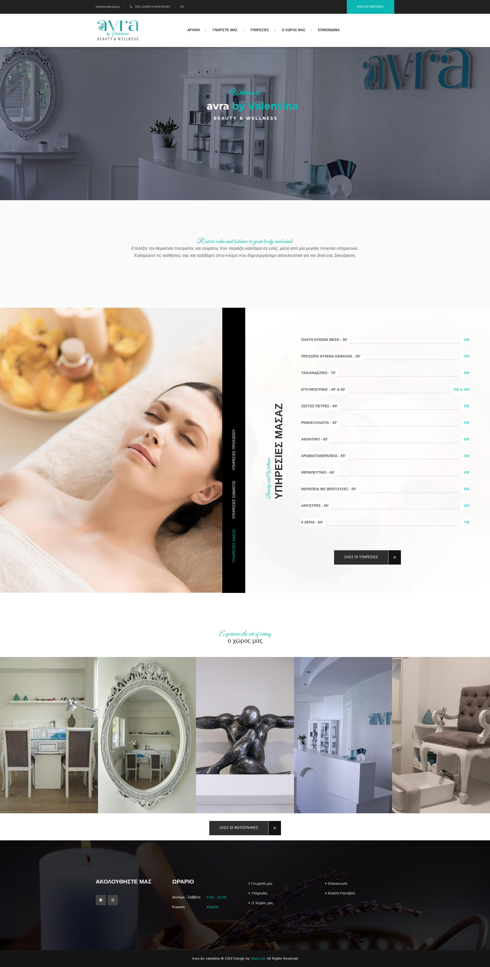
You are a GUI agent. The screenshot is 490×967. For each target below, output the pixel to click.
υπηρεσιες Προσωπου (234, 449)
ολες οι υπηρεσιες (361, 557)
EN (182, 6)
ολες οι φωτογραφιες (238, 828)
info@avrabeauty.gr (108, 6)
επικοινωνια (329, 30)
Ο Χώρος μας (262, 903)
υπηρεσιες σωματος (234, 500)
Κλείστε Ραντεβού (341, 893)
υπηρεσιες (259, 30)
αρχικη (193, 30)
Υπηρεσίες (259, 893)
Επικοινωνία (337, 883)
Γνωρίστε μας (262, 883)
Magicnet (258, 958)
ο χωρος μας (293, 30)
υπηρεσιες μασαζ (234, 545)
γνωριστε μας (225, 30)
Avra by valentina (206, 958)
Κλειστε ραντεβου (370, 6)
